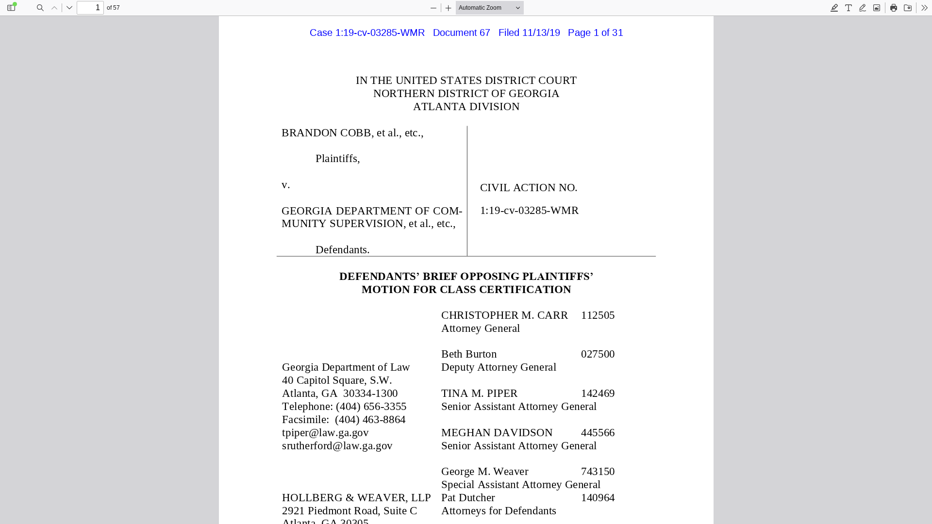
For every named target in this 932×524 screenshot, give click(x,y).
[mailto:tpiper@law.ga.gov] (325, 431)
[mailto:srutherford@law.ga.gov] (337, 444)
